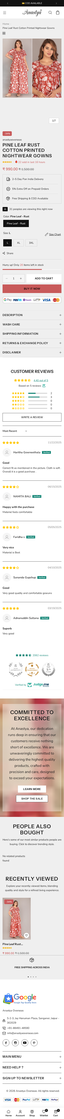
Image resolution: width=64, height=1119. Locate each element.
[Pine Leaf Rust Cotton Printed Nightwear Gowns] (17, 919)
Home (6, 24)
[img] (11, 443)
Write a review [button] (32, 417)
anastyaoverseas (12, 139)
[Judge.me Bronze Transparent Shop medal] (32, 669)
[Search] (50, 12)
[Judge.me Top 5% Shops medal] (48, 669)
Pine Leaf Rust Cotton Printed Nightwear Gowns (14, 944)
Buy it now (32, 288)
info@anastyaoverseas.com (22, 1033)
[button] (7, 3)
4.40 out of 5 (41, 380)
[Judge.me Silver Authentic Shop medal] (16, 669)
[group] (32, 68)
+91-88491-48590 (18, 1028)
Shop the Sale (32, 798)
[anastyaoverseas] (32, 12)
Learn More (32, 789)
